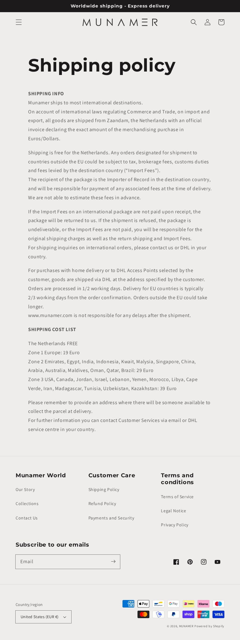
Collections (27, 503)
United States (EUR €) (39, 616)
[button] (19, 22)
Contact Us (27, 518)
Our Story (25, 489)
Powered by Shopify (209, 626)
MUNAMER (186, 626)
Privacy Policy (174, 525)
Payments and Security (111, 518)
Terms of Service (177, 496)
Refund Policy (102, 503)
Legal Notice (173, 510)
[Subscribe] (113, 561)
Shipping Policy (103, 489)
